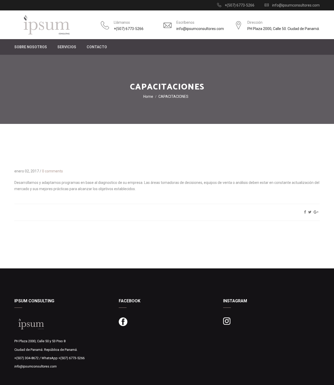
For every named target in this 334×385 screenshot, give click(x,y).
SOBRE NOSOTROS (30, 47)
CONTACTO (97, 47)
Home (148, 96)
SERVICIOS (66, 47)
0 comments (52, 171)
